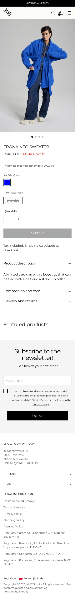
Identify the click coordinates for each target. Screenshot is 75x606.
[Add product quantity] (18, 219)
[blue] (7, 182)
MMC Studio (34, 584)
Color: (11, 174)
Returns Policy (13, 526)
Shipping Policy (14, 520)
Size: (13, 193)
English (8, 578)
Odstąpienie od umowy (19, 501)
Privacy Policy (12, 513)
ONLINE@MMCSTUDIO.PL (20, 463)
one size (13, 200)
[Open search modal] (53, 13)
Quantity (10, 211)
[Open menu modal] (69, 13)
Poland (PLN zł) (33, 578)
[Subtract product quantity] (7, 219)
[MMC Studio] (8, 12)
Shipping (31, 245)
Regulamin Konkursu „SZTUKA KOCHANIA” (32, 554)
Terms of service (14, 507)
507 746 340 (21, 459)
